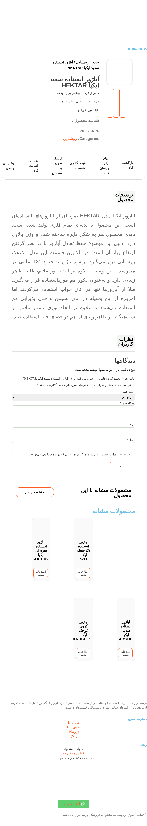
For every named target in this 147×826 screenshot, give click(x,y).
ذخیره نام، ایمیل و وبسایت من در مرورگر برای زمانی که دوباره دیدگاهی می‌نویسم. (80, 454)
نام (132, 425)
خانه (95, 62)
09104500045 (137, 49)
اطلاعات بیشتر (83, 573)
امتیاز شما (127, 391)
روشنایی (83, 62)
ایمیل (131, 439)
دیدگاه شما (127, 403)
